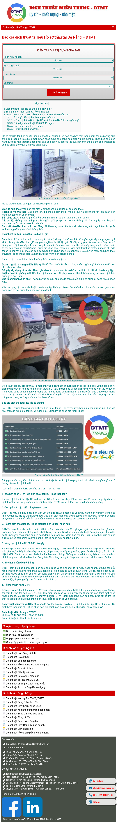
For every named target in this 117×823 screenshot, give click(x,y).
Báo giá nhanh (98, 780)
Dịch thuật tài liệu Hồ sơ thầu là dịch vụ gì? (28, 108)
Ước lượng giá (58, 92)
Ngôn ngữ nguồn (13, 56)
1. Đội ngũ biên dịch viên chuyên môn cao (31, 117)
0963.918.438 (108, 794)
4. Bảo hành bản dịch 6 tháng (25, 126)
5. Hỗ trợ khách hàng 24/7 (23, 129)
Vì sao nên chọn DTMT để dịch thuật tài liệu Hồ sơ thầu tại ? (37, 114)
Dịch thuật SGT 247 (48, 388)
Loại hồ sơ (9, 74)
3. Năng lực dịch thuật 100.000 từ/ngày (30, 123)
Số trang (8, 82)
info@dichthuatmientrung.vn (103, 787)
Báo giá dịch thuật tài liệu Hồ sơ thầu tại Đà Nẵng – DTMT (49, 37)
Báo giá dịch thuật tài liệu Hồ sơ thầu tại (26, 111)
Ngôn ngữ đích (12, 65)
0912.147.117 (97, 794)
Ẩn (46, 103)
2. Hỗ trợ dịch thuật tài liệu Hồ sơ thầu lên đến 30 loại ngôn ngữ (43, 120)
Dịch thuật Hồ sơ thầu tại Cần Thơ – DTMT (37, 488)
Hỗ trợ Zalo (96, 801)
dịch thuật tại (9, 502)
